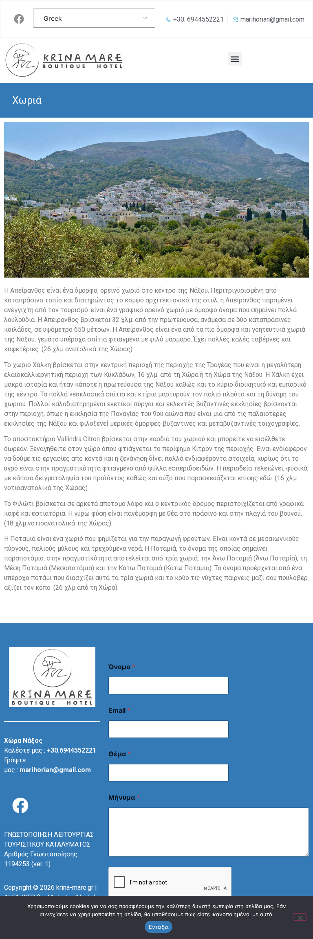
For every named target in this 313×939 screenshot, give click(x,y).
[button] (235, 59)
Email (119, 710)
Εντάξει (159, 927)
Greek (53, 18)
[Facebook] (19, 19)
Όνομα (121, 667)
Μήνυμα (124, 797)
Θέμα (119, 754)
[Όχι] (300, 917)
